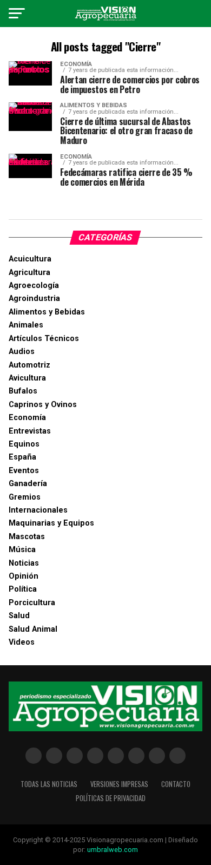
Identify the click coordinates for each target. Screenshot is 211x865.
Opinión (23, 576)
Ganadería (28, 483)
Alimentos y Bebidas (47, 312)
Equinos (24, 444)
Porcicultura (32, 602)
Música (22, 549)
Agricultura (29, 272)
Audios (22, 351)
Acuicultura (30, 259)
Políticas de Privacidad (111, 798)
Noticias (24, 563)
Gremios (25, 497)
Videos (22, 642)
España (22, 457)
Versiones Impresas (119, 784)
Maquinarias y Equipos (51, 523)
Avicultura (27, 378)
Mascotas (27, 536)
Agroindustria (34, 298)
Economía (27, 417)
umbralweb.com (112, 850)
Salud (19, 615)
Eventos (24, 470)
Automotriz (29, 365)
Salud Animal (33, 629)
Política (23, 589)
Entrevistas (30, 431)
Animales (26, 325)
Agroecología (34, 285)
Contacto (175, 784)
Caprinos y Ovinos (43, 404)
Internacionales (38, 510)
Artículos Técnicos (44, 338)
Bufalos (23, 391)
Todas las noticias (49, 784)
